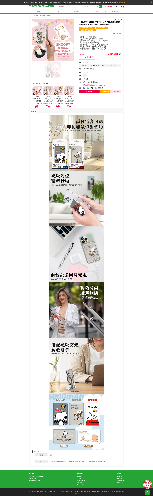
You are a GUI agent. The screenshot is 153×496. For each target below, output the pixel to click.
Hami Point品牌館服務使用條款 (37, 476)
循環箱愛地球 (80, 483)
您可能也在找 (36, 83)
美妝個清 (92, 12)
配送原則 (79, 478)
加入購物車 (105, 91)
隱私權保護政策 (32, 478)
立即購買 (89, 91)
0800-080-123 (120, 480)
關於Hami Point (81, 485)
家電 (53, 12)
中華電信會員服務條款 (34, 480)
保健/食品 (111, 12)
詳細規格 (45, 83)
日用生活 (73, 12)
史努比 (119, 33)
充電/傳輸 (41, 15)
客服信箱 (119, 476)
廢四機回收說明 (81, 480)
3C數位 (35, 12)
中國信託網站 (113, 65)
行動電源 (48, 15)
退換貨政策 (79, 476)
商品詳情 (33, 111)
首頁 (30, 15)
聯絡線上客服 (120, 483)
